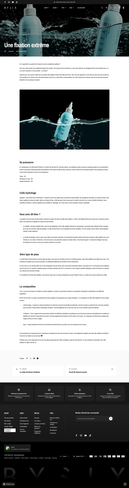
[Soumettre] (111, 418)
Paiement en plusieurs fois (19, 393)
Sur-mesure (7, 421)
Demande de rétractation (8, 430)
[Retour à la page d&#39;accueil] (5, 51)
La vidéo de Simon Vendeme (30, 372)
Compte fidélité (8, 426)
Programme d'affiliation (37, 432)
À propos (36, 418)
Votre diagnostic (24, 424)
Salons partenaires (79, 393)
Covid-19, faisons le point (78, 372)
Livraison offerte (49, 393)
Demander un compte (53, 423)
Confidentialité (17, 458)
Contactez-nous (24, 421)
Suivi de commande (23, 430)
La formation (53, 427)
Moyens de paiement (37, 427)
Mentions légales (48, 458)
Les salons (37, 421)
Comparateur (23, 426)
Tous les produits (9, 418)
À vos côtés (110, 393)
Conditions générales (25, 458)
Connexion (53, 433)
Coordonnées (41, 458)
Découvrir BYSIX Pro (54, 419)
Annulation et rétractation (9, 458)
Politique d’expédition (34, 458)
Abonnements (54, 458)
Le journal (11, 51)
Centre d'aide (23, 418)
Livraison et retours (39, 424)
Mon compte (7, 424)
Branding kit (53, 430)
